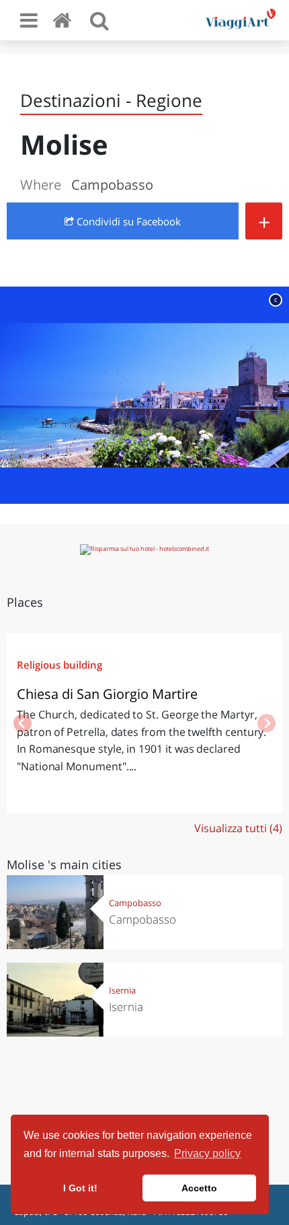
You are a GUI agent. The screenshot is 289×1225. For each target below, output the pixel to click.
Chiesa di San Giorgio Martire (107, 694)
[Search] (99, 20)
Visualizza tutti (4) (238, 828)
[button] (266, 723)
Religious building (59, 664)
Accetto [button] (199, 1188)
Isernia (122, 990)
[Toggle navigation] (28, 20)
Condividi (127, 221)
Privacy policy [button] (207, 1153)
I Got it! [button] (80, 1188)
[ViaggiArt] (64, 20)
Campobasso (135, 903)
